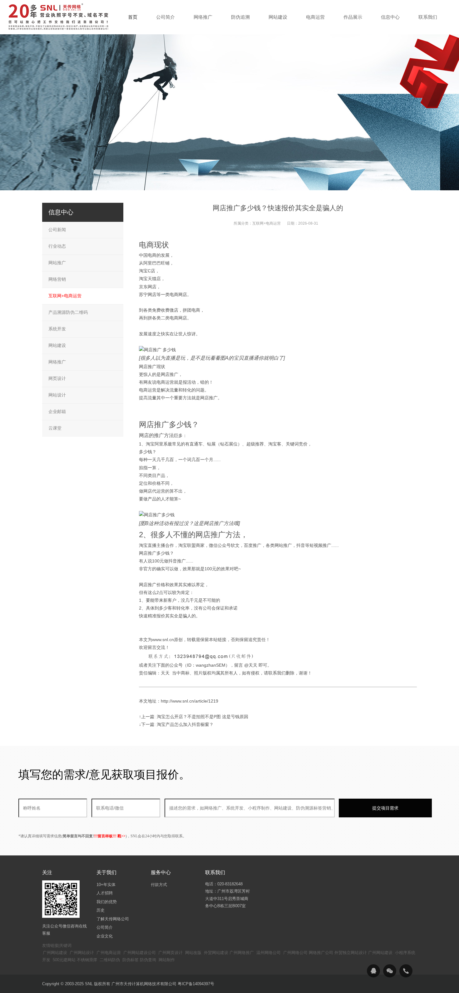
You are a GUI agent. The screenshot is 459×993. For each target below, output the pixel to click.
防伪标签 (130, 959)
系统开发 (57, 328)
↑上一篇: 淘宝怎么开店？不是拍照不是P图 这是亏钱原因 (193, 716)
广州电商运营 (108, 952)
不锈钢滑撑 (87, 959)
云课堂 (55, 428)
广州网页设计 (170, 952)
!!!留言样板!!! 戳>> (110, 836)
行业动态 (57, 246)
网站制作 (167, 959)
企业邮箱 (57, 411)
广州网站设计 (82, 952)
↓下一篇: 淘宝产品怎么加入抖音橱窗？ (176, 724)
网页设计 (57, 378)
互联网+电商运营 (266, 223)
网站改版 (193, 952)
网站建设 (57, 345)
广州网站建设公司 (139, 952)
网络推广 (57, 361)
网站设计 (57, 394)
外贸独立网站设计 (350, 952)
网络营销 (57, 279)
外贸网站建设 (216, 952)
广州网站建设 (55, 952)
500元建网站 (64, 959)
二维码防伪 (110, 959)
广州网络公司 (295, 952)
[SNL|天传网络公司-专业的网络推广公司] (59, 17)
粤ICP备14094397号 (196, 983)
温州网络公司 (268, 952)
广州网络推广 (242, 952)
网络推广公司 (321, 952)
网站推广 (57, 262)
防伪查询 (148, 959)
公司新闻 (57, 229)
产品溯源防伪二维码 (68, 312)
